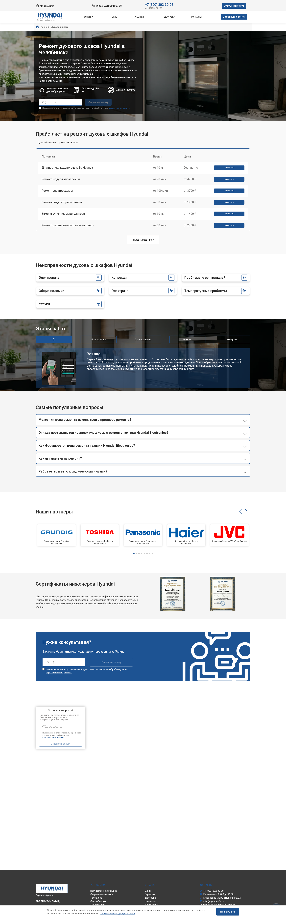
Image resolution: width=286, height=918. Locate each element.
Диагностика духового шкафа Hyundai (68, 167)
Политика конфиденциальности (117, 913)
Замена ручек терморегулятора (63, 213)
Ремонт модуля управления (61, 179)
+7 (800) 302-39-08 (159, 4)
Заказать (229, 168)
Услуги (88, 17)
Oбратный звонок (234, 16)
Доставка (169, 17)
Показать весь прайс (143, 239)
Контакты (196, 17)
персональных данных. (119, 108)
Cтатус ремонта (234, 5)
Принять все (227, 911)
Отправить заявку (98, 102)
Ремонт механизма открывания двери (68, 225)
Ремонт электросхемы (57, 190)
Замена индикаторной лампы (62, 202)
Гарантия (139, 17)
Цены (115, 17)
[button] (240, 511)
